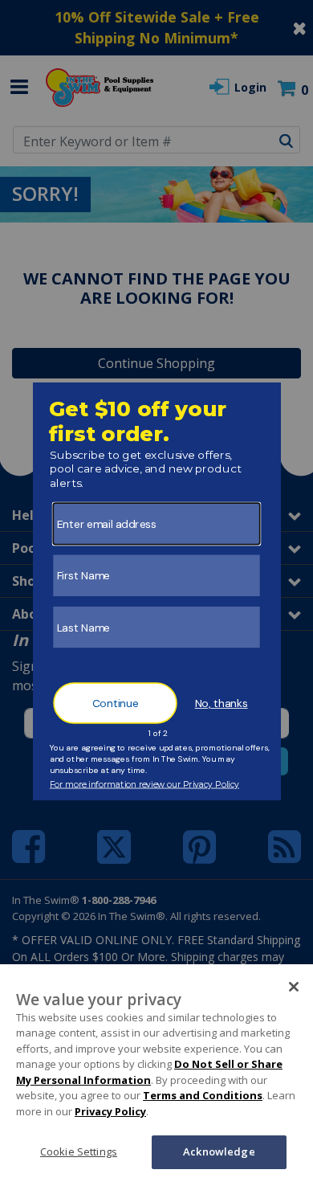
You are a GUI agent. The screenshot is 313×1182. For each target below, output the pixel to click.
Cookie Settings (78, 1151)
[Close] (293, 986)
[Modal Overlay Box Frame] (157, 591)
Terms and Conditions (202, 1095)
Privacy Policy (110, 1111)
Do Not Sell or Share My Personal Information (149, 1072)
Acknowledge (218, 1151)
